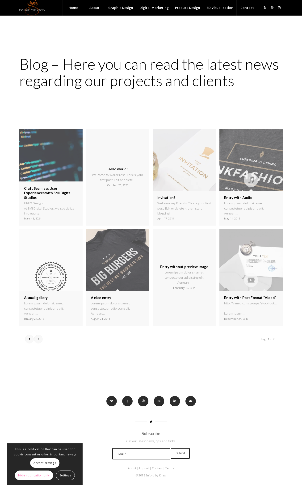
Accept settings (45, 463)
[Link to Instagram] (279, 7)
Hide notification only (34, 475)
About (132, 468)
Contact (157, 468)
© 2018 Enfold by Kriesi (150, 475)
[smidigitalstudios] (32, 8)
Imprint (144, 468)
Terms (169, 468)
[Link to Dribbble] (272, 7)
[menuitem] (73, 8)
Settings (65, 475)
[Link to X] (264, 7)
